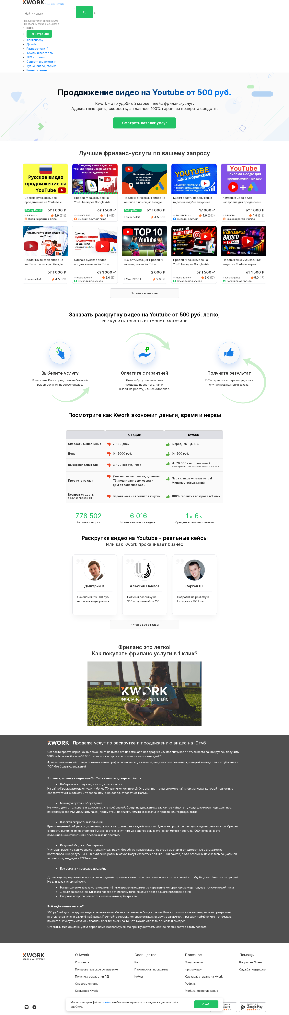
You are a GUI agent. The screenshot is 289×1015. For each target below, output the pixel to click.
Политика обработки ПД (92, 976)
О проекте (82, 962)
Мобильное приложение (201, 990)
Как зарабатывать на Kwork (204, 976)
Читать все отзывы (145, 624)
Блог (137, 962)
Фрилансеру (35, 40)
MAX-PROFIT (133, 279)
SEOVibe (32, 215)
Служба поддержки (252, 969)
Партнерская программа (151, 969)
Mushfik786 (83, 215)
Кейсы (138, 976)
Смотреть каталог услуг (144, 123)
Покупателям (194, 962)
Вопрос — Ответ (250, 962)
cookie (106, 1002)
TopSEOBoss (183, 215)
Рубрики (190, 983)
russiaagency (84, 277)
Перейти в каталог (144, 293)
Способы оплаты (86, 983)
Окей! (206, 1004)
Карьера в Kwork (86, 990)
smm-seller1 (133, 217)
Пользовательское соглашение (96, 969)
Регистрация (39, 33)
